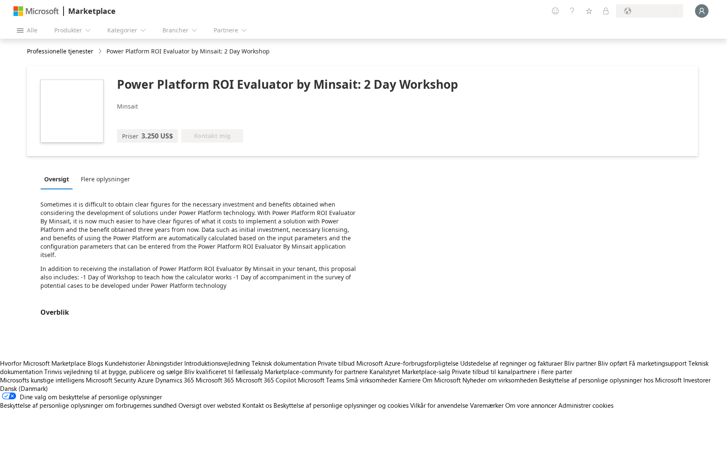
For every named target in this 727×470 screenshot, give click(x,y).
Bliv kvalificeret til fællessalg (223, 371)
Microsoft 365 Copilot (266, 380)
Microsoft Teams (321, 380)
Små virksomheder (371, 380)
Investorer (697, 380)
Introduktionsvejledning (217, 363)
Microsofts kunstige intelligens (42, 380)
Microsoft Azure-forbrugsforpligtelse (408, 363)
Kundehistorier (125, 363)
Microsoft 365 (215, 380)
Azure (146, 380)
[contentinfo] (101, 51)
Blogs (95, 363)
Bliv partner (580, 363)
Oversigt (56, 179)
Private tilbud (336, 363)
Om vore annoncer (531, 405)
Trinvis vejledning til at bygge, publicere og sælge (113, 371)
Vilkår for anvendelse (439, 405)
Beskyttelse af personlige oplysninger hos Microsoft (610, 380)
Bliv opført (612, 363)
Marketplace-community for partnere (316, 371)
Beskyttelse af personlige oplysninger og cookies (341, 405)
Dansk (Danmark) (24, 388)
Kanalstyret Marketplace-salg (409, 371)
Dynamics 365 (174, 380)
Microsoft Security (111, 380)
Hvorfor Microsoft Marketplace (43, 363)
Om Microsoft (441, 380)
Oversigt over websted (209, 405)
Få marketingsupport (658, 363)
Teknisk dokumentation (284, 363)
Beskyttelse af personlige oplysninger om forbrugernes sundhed (88, 405)
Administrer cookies (585, 405)
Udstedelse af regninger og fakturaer (511, 363)
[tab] (58, 179)
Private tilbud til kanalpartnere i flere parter (512, 371)
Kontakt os (257, 405)
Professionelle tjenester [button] (60, 51)
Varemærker (487, 405)
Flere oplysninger (105, 179)
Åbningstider (165, 363)
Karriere (410, 380)
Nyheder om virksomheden (499, 380)
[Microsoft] (36, 11)
